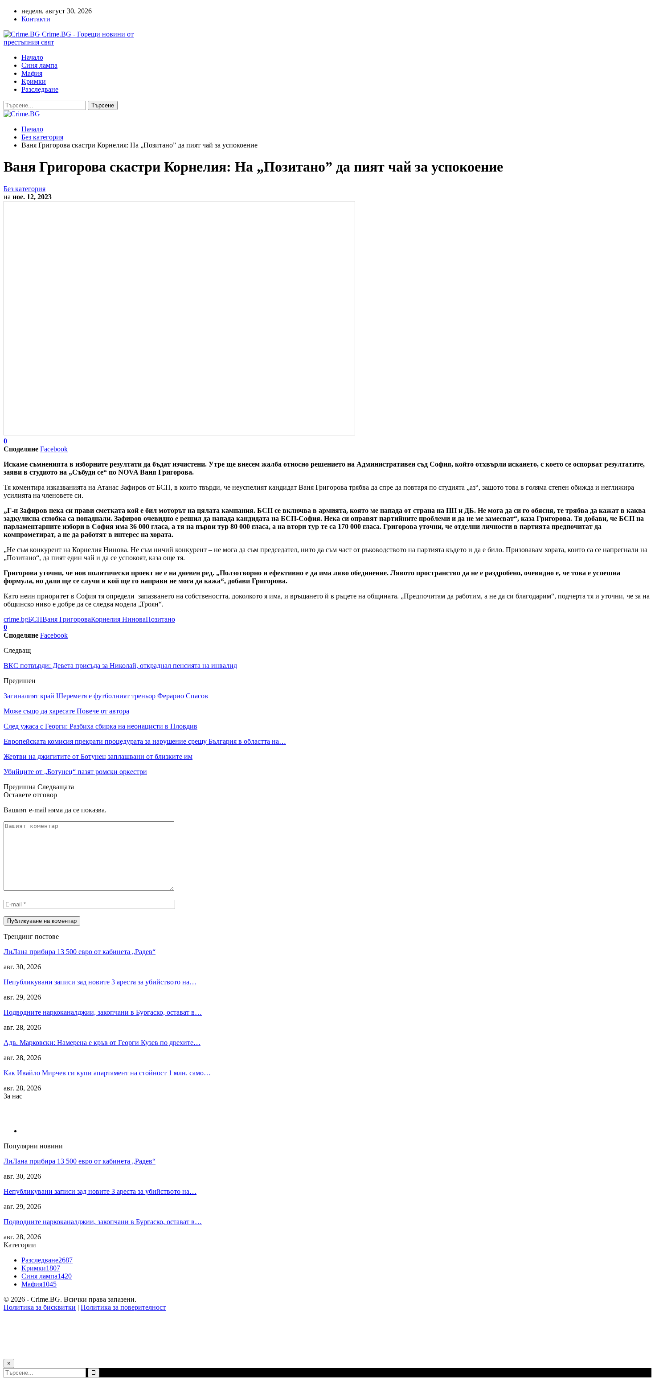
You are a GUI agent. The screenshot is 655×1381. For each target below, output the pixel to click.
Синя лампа (39, 65)
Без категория (24, 189)
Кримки (33, 81)
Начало (32, 57)
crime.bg (16, 619)
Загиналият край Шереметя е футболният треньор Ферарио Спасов (106, 696)
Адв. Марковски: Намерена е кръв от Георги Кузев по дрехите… (102, 1042)
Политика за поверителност (123, 1307)
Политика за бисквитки (40, 1307)
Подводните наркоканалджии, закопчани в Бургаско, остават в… (103, 1012)
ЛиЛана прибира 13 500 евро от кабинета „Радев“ (80, 951)
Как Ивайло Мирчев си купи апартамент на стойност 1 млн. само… (107, 1073)
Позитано (160, 619)
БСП (35, 619)
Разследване (39, 89)
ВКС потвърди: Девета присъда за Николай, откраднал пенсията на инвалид (120, 665)
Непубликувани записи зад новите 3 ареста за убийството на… (100, 982)
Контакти (35, 19)
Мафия (31, 73)
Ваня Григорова (66, 619)
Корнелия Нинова (118, 619)
